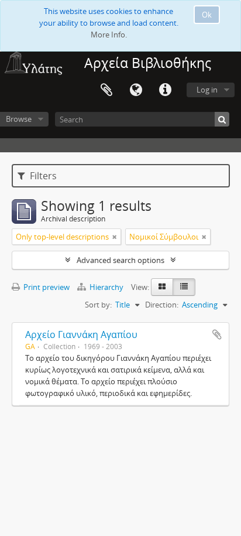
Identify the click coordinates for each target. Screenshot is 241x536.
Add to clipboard (217, 334)
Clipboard (106, 90)
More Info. (109, 34)
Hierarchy (106, 287)
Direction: (161, 304)
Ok (207, 14)
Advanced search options (120, 260)
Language (135, 90)
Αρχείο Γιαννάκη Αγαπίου (81, 334)
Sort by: (98, 304)
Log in (207, 89)
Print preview (46, 287)
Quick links (165, 90)
